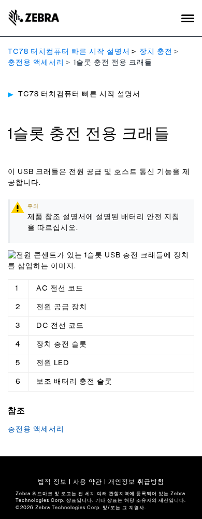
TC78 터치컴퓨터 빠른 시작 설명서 (69, 51)
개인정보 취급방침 (136, 482)
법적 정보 (52, 482)
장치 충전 (155, 51)
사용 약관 (87, 482)
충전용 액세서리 (36, 62)
